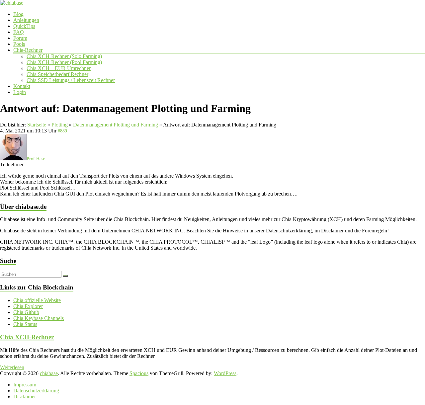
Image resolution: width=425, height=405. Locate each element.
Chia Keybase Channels (38, 318)
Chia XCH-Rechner (27, 337)
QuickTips (24, 26)
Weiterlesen (12, 367)
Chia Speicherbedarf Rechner (57, 74)
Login (19, 92)
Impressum (24, 384)
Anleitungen (26, 20)
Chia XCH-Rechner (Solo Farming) (64, 56)
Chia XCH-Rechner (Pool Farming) (64, 62)
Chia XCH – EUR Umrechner (59, 68)
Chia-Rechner (27, 50)
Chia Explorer (28, 306)
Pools (19, 44)
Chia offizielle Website (37, 300)
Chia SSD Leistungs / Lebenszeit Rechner (71, 80)
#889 (62, 130)
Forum (20, 38)
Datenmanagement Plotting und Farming (115, 124)
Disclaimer (24, 396)
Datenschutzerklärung (36, 390)
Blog (18, 14)
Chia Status (25, 324)
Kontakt (21, 86)
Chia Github (26, 312)
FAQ (18, 32)
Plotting (59, 124)
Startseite (36, 124)
